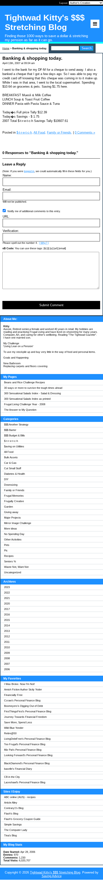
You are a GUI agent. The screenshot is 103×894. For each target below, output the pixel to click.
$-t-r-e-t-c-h (11, 441)
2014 (7, 625)
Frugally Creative (14, 501)
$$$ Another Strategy (16, 424)
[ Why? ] (44, 242)
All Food (8, 451)
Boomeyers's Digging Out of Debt (23, 705)
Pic (6, 550)
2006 (7, 669)
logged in (29, 171)
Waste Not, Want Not (16, 566)
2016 (7, 614)
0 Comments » (85, 132)
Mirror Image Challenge (17, 523)
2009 (7, 652)
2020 (7, 603)
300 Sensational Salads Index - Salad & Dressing (32, 393)
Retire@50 (10, 733)
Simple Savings (13, 824)
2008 (7, 658)
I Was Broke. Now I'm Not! (19, 684)
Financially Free (13, 695)
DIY (6, 479)
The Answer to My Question (20, 409)
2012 (7, 636)
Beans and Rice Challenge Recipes (24, 382)
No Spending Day (14, 534)
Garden (8, 506)
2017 (7, 609)
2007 (7, 663)
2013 (7, 630)
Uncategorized (12, 572)
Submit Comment (51, 305)
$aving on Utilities (14, 446)
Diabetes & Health (14, 473)
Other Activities (13, 539)
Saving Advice (52, 876)
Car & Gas (10, 462)
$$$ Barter (10, 430)
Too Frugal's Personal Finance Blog (24, 744)
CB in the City (12, 776)
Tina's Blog (10, 835)
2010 (7, 647)
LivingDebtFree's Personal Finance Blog (27, 738)
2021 (7, 598)
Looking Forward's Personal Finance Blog (28, 755)
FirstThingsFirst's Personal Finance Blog (27, 711)
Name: (7, 175)
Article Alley (10, 802)
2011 (7, 641)
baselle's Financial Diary (18, 768)
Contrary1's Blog (13, 808)
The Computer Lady (15, 830)
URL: (6, 216)
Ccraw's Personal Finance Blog (22, 700)
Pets (6, 545)
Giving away (11, 512)
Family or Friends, (59, 132)
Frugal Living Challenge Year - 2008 (24, 404)
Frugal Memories (14, 495)
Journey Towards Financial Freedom (25, 716)
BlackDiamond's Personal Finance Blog (27, 763)
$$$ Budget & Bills (14, 435)
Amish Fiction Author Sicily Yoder (23, 689)
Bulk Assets (11, 457)
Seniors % (10, 561)
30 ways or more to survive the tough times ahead (33, 387)
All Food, (40, 132)
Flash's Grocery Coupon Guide (22, 819)
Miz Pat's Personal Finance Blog (22, 749)
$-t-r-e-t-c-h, (25, 132)
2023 (7, 587)
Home (5, 48)
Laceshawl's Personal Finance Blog (24, 782)
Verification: (11, 231)
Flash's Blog (11, 813)
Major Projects (12, 517)
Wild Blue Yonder (13, 727)
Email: (7, 189)
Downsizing (10, 484)
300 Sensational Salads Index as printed (27, 398)
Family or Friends (14, 490)
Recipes (9, 555)
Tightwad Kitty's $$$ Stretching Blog (55, 872)
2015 (7, 620)
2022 (7, 592)
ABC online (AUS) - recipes (20, 797)
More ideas (10, 528)
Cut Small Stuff (12, 468)
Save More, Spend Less (18, 722)
